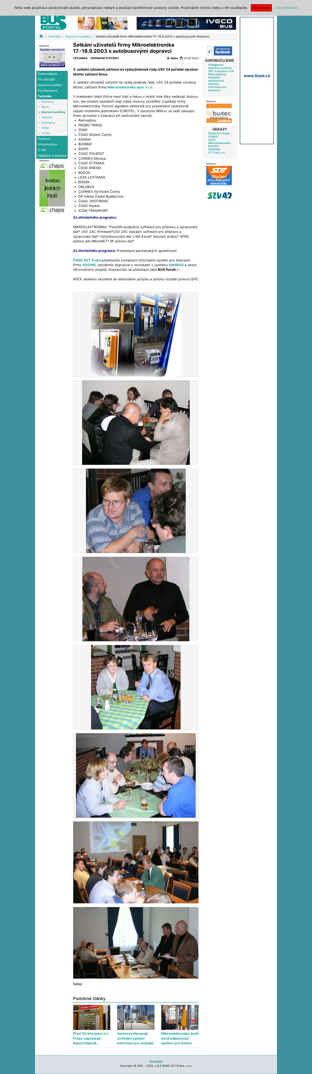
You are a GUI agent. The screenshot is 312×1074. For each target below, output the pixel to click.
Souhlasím (261, 8)
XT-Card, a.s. (216, 152)
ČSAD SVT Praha (87, 260)
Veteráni (47, 117)
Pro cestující (46, 79)
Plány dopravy (217, 74)
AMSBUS (176, 265)
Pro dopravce (47, 90)
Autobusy (48, 101)
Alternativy (48, 122)
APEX (211, 139)
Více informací (286, 8)
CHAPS (213, 136)
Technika (54, 36)
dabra (172, 58)
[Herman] (52, 57)
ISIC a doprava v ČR (221, 71)
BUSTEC (213, 146)
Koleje (45, 128)
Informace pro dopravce (217, 88)
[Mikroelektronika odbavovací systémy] (102, 23)
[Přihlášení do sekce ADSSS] (219, 195)
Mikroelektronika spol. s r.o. (130, 87)
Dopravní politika (50, 85)
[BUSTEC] (219, 113)
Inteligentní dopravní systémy (219, 66)
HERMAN (214, 149)
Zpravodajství (47, 73)
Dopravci (44, 138)
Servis (45, 107)
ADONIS (89, 265)
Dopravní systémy (78, 36)
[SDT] (219, 175)
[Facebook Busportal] (219, 51)
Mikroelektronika (219, 143)
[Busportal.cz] (53, 22)
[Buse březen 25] (257, 80)
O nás (42, 150)
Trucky (46, 133)
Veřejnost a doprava (52, 155)
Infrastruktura (47, 144)
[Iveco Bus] (186, 23)
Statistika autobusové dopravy (216, 80)
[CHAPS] (52, 188)
